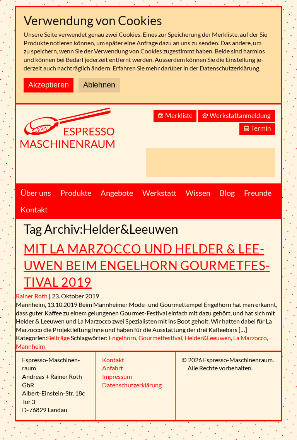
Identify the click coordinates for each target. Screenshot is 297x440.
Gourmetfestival (160, 337)
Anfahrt (112, 368)
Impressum (117, 376)
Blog (227, 192)
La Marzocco (250, 337)
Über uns (35, 192)
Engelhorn (122, 337)
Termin (261, 128)
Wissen (198, 192)
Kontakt (34, 209)
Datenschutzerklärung (229, 68)
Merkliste (179, 115)
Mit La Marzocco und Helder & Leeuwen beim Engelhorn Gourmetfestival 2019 (147, 265)
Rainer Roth (32, 296)
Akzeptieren (48, 84)
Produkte (75, 192)
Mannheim (30, 346)
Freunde (257, 192)
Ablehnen (99, 84)
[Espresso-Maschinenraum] (78, 132)
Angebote (117, 192)
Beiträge (58, 337)
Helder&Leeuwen (207, 337)
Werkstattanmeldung (240, 115)
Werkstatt (159, 192)
